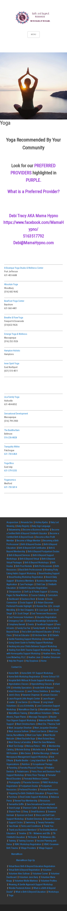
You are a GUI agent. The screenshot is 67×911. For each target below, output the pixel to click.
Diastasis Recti (28, 599)
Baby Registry (23, 526)
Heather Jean (34, 657)
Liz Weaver (35, 702)
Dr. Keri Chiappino (26, 610)
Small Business (38, 811)
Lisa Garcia (22, 702)
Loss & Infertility (26, 705)
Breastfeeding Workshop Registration (26, 577)
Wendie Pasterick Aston (20, 888)
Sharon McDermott (48, 808)
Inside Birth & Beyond (44, 687)
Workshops (53, 891)
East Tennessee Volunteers (21, 617)
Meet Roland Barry (46, 738)
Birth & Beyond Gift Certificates (32, 548)
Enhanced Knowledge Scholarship (42, 620)
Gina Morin (49, 639)
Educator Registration (46, 617)
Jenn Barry (55, 691)
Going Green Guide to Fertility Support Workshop (31, 642)
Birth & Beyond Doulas (31, 544)
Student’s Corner (52, 819)
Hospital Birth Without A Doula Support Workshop (31, 680)
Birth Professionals (43, 566)
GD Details (54, 635)
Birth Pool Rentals (24, 566)
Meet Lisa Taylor (34, 735)
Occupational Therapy (42, 764)
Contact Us (16, 667)
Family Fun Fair (23, 628)
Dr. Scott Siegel (22, 613)
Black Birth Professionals (30, 569)
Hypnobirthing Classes (41, 684)
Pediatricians (23, 771)
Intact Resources (16, 691)
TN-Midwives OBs (47, 837)
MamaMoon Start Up (28, 709)
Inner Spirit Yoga (11, 363)
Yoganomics (10, 480)
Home (44, 661)
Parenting (13, 767)
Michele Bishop (23, 749)
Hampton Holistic (12, 350)
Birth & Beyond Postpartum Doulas (43, 551)
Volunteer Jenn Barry (28, 877)
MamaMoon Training (18, 713)
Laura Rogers (49, 698)
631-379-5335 (10, 470)
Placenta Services (31, 782)
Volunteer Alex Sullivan (19, 873)
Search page (14, 808)
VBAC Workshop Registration (27, 844)
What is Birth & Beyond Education (30, 891)
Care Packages (27, 584)
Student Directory (34, 819)
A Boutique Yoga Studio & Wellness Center (23, 268)
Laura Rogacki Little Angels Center (24, 698)
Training (12, 840)
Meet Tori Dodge (16, 746)
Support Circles (16, 822)
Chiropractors (15, 591)
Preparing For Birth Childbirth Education (26, 793)
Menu (33, 34)
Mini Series (26, 753)
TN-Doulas (32, 837)
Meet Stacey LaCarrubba (20, 742)
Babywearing (14, 529)
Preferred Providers (28, 789)
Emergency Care (16, 620)
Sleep (25, 811)
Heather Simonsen (51, 657)
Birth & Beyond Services (19, 555)
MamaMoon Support (49, 709)
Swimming (30, 822)
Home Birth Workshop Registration (24, 676)
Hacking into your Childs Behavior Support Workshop (33, 646)
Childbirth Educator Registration (32, 588)
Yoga (11, 895)
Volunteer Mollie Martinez (26, 880)
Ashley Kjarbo (41, 522)
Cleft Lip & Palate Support (35, 591)
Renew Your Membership (25, 800)
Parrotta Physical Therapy (32, 767)
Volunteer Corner (40, 873)
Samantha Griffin (16, 804)
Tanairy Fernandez (46, 822)
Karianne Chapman (31, 695)
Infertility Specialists (22, 687)
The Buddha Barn (12, 430)
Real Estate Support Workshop (34, 797)
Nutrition (26, 764)
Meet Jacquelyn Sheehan (20, 727)
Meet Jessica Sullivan (19, 731)
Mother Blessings (41, 753)
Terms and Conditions (31, 826)
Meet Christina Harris (25, 724)
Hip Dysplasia (32, 661)
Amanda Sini (27, 522)
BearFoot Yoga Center (14, 301)
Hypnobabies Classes (19, 684)
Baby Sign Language (41, 526)
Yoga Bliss (9, 463)
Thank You (48, 826)
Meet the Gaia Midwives (44, 742)
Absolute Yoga (11, 284)
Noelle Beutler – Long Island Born (31, 760)
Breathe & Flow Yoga (13, 317)
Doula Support (26, 602)
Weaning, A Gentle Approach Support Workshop (31, 884)
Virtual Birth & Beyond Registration (24, 870)
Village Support (46, 848)
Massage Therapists (38, 717)
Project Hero (52, 793)
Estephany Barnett (17, 624)
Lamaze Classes (50, 695)
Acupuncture (12, 522)
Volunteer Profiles (48, 880)
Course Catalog (38, 595)
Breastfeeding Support (49, 573)
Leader (12, 702)
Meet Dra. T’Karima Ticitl (49, 724)
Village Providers (28, 848)
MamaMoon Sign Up (25, 860)
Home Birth (14, 673)
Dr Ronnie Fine (40, 606)
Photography (14, 782)
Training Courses (26, 840)
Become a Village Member (28, 540)
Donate (41, 599)
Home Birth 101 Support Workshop (37, 673)
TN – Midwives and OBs (39, 833)
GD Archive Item (39, 635)
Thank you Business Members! (23, 829)
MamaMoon (16, 854)
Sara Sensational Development (41, 804)
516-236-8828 (10, 437)
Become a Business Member (36, 529)
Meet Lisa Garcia (38, 731)
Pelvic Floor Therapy (35, 775)
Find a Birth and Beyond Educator (37, 631)
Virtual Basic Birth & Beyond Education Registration (32, 866)
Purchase (13, 797)
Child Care (40, 584)
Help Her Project (16, 661)
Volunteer (46, 870)
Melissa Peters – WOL (36, 746)
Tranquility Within (12, 446)
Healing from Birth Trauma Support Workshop (29, 650)
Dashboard (14, 599)
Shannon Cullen (30, 808)
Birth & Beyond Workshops (37, 562)
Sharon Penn (14, 811)
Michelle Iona (39, 749)
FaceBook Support (45, 624)
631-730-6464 (10, 454)
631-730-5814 (10, 487)
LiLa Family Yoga (11, 397)
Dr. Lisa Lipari (42, 610)
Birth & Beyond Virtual (29, 558)
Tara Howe (13, 826)
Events (31, 624)
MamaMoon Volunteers (41, 713)
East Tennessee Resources (44, 613)
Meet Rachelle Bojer (26, 738)
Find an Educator (22, 635)
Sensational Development (16, 413)
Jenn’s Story (14, 695)
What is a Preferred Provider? (33, 191)
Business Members (25, 580)
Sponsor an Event (25, 815)
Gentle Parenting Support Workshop (25, 639)
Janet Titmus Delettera (37, 691)
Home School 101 (51, 676)
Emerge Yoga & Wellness (15, 334)
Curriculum (53, 595)
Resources (45, 800)
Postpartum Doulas (29, 786)
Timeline (22, 833)
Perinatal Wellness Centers (36, 778)
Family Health (39, 628)
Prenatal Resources (49, 789)
